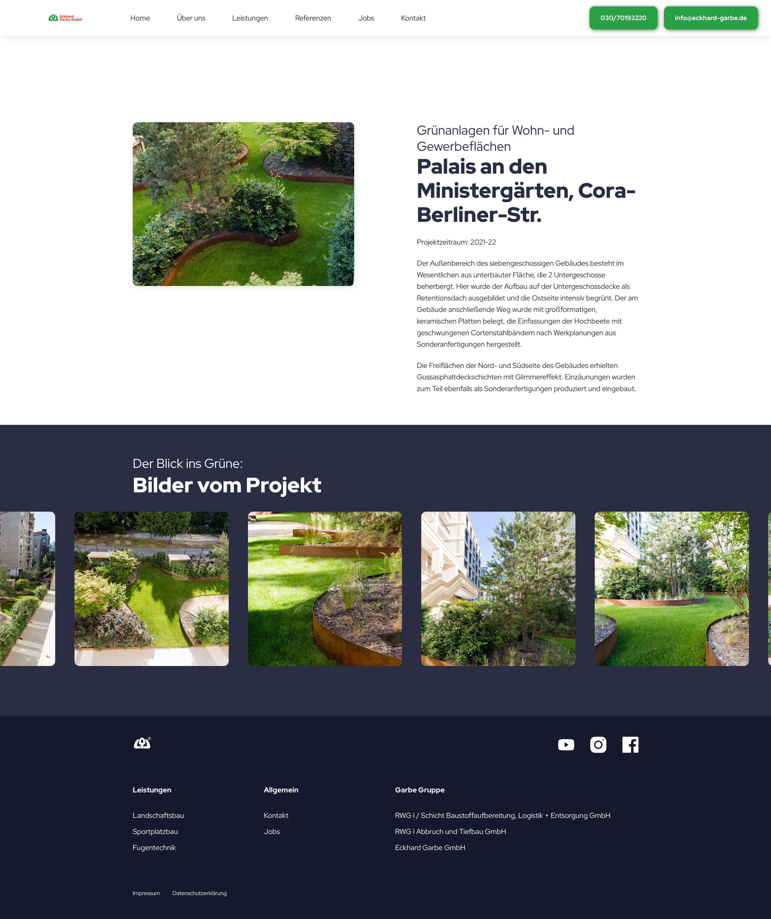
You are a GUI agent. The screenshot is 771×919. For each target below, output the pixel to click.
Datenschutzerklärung (199, 893)
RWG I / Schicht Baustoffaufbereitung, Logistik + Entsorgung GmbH (503, 815)
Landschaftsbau (158, 815)
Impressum (146, 893)
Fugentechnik (154, 847)
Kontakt (276, 815)
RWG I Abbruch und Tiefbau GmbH (450, 831)
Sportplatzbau (155, 831)
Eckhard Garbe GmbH (430, 847)
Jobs (272, 831)
